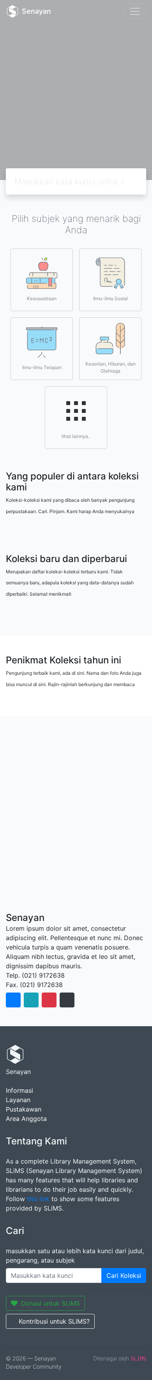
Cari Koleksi (123, 1275)
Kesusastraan (42, 298)
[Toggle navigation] (135, 11)
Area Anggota (26, 1118)
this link (38, 1199)
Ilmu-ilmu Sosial (110, 298)
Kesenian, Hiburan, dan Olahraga (110, 367)
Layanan (18, 1100)
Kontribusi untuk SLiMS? (54, 1321)
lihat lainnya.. (76, 436)
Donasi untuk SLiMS (50, 1303)
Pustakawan (23, 1109)
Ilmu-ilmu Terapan (42, 367)
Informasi (19, 1090)
